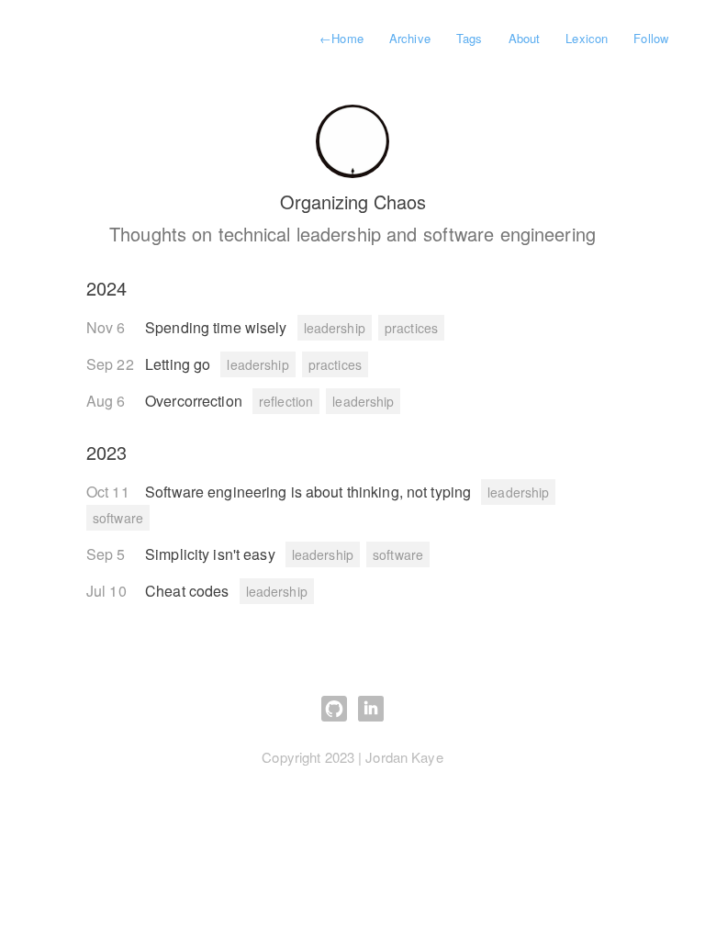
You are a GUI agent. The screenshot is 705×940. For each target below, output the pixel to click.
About (525, 38)
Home (341, 38)
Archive (410, 38)
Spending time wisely (218, 327)
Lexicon (586, 38)
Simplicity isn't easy (212, 554)
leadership (334, 328)
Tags (469, 38)
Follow (650, 38)
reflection (286, 401)
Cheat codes (188, 590)
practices (411, 328)
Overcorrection (195, 400)
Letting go (179, 364)
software (118, 518)
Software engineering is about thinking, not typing (310, 491)
